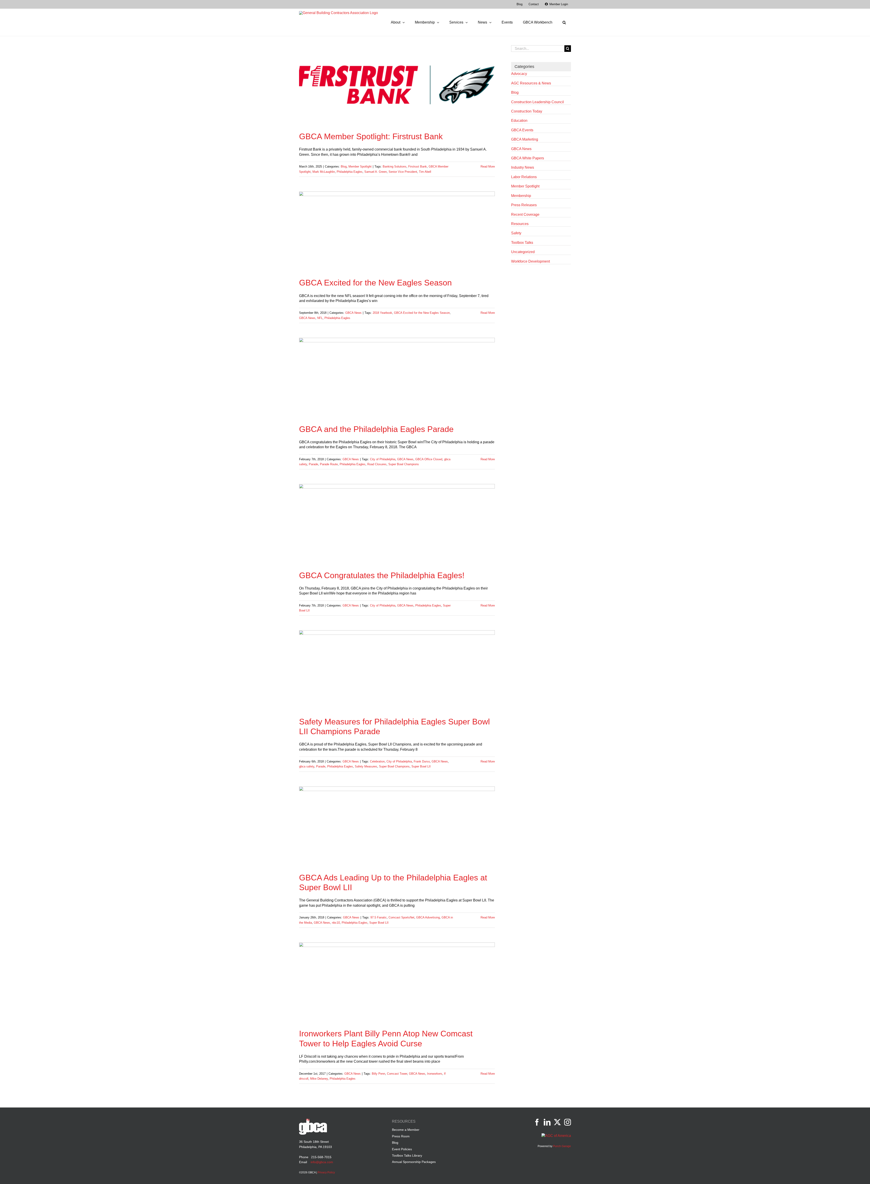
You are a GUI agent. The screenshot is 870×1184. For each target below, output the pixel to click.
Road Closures (377, 464)
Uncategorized (523, 252)
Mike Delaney (319, 1078)
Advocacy (519, 74)
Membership (521, 196)
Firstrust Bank (417, 166)
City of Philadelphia (382, 459)
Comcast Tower (397, 1073)
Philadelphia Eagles (349, 171)
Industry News (522, 167)
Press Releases (524, 205)
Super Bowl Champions (403, 464)
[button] (564, 22)
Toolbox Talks (522, 242)
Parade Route (329, 464)
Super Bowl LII (421, 766)
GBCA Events (522, 130)
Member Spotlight (360, 166)
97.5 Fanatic (378, 917)
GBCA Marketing (524, 139)
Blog (344, 166)
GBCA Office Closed (428, 459)
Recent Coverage (525, 214)
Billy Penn (378, 1073)
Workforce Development (530, 261)
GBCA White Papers (527, 158)
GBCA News (353, 312)
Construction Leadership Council (537, 102)
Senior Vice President (403, 171)
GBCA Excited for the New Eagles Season (375, 282)
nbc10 (336, 922)
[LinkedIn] (547, 1122)
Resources (520, 224)
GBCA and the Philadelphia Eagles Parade (376, 429)
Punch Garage (562, 1146)
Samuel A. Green (375, 171)
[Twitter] (557, 1122)
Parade (313, 464)
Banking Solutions (394, 166)
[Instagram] (567, 1122)
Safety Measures (366, 766)
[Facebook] (537, 1122)
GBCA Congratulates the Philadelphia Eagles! (381, 575)
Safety (516, 233)
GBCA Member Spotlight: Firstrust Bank (371, 136)
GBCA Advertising (428, 917)
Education (519, 120)
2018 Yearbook (382, 312)
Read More (488, 166)
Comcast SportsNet (401, 917)
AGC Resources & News (531, 83)
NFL (320, 318)
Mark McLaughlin (323, 171)
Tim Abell (425, 171)
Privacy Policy (326, 1172)
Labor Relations (524, 177)
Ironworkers (434, 1073)
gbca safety (306, 766)
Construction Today (526, 111)
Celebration (377, 761)
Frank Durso (422, 761)
